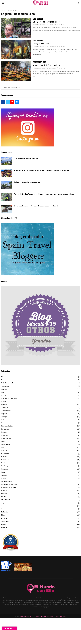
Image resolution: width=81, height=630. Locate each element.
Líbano (3, 447)
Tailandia (4, 512)
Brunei (3, 401)
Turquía (4, 518)
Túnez (3, 515)
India (3, 420)
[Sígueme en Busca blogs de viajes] (23, 570)
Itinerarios (5, 429)
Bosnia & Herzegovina (9, 398)
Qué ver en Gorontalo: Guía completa (27, 182)
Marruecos (5, 460)
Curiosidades (6, 411)
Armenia (4, 380)
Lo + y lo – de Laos (41, 43)
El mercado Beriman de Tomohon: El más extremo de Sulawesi (36, 206)
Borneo (3, 395)
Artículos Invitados (7, 383)
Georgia (4, 417)
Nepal (3, 472)
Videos (3, 524)
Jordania (4, 432)
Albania (3, 377)
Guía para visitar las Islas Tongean (26, 158)
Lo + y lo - (40, 18)
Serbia (3, 497)
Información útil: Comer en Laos (47, 65)
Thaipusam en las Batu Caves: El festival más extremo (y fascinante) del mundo (41, 170)
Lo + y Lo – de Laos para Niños (46, 22)
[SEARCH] (77, 87)
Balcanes (4, 389)
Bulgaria (4, 404)
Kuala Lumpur (6, 438)
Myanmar (4, 469)
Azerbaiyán (5, 386)
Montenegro (5, 466)
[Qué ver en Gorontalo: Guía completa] (6, 185)
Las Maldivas (5, 444)
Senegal (4, 493)
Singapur (4, 503)
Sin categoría (6, 500)
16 (59, 68)
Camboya (4, 407)
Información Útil (37, 62)
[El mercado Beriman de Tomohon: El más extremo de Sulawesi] (6, 209)
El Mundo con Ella (26, 616)
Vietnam (4, 527)
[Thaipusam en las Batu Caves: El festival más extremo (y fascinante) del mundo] (6, 173)
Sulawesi (4, 509)
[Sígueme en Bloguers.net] (6, 570)
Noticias (4, 475)
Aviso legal (36, 616)
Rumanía (4, 490)
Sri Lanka (4, 506)
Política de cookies (60, 616)
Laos (34, 18)
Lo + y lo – (4, 450)
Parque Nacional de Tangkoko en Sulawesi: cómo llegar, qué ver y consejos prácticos (44, 194)
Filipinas (4, 414)
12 (59, 24)
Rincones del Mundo (8, 487)
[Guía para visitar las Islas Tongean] (6, 161)
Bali (2, 392)
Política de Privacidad (46, 616)
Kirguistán (4, 435)
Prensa (3, 478)
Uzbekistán (5, 521)
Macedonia (5, 454)
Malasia (4, 457)
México (3, 463)
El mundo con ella (40, 24)
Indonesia (4, 423)
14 (59, 46)
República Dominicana (9, 484)
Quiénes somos (6, 481)
